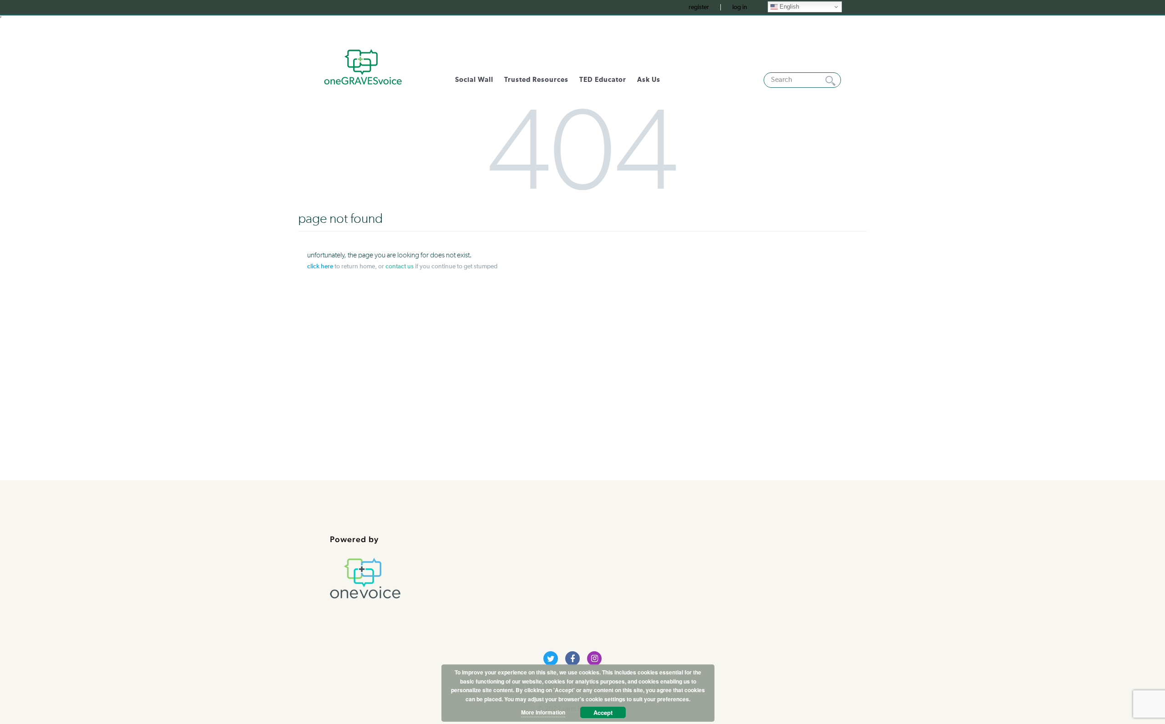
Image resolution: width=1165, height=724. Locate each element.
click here (320, 266)
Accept (603, 712)
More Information (543, 712)
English (788, 6)
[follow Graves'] (551, 658)
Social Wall (474, 79)
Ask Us (648, 79)
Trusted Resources (536, 79)
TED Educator (602, 79)
